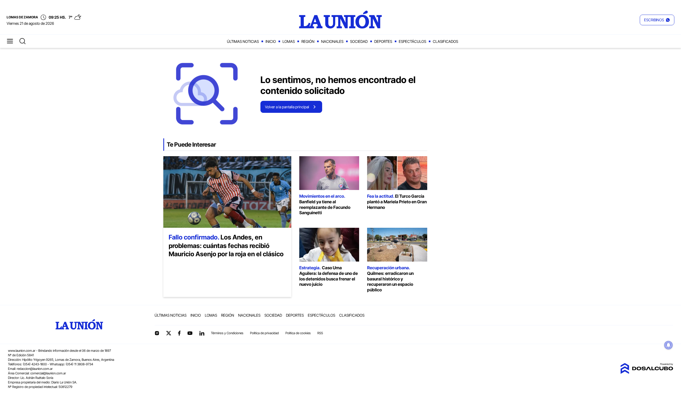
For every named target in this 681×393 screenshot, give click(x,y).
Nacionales (332, 41)
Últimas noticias (243, 41)
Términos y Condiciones (227, 333)
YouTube (190, 333)
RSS (320, 333)
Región (307, 41)
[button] (657, 20)
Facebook (179, 333)
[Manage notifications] (668, 345)
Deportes (383, 41)
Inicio (270, 41)
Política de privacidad (264, 333)
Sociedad (359, 41)
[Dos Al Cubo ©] (646, 372)
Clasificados (445, 41)
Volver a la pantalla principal (287, 107)
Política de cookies (298, 333)
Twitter (168, 333)
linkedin (201, 333)
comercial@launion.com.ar (48, 373)
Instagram (157, 333)
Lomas (289, 41)
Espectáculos (412, 41)
